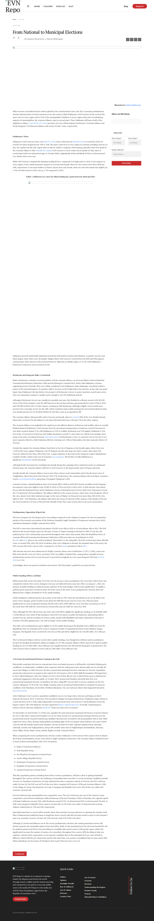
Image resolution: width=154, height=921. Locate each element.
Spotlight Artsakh (67, 883)
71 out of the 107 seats (37, 123)
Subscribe (20, 899)
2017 (25, 540)
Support (140, 6)
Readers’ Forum (91, 890)
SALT (71, 6)
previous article (20, 690)
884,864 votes (78, 141)
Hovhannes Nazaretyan (34, 39)
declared (46, 707)
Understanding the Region (95, 887)
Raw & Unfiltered (66, 887)
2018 (64, 546)
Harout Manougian (55, 39)
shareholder (27, 460)
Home (37, 6)
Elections (21, 19)
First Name (117, 138)
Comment (19, 854)
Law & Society (90, 877)
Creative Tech (65, 896)
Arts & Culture (65, 890)
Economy (88, 881)
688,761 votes (49, 141)
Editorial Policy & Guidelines (95, 897)
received (75, 417)
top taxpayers (58, 457)
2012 (17, 540)
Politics (63, 877)
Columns (48, 6)
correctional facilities (27, 479)
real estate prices (52, 437)
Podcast (60, 6)
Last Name (133, 138)
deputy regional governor (68, 704)
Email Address (118, 150)
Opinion (63, 880)
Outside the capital (44, 150)
